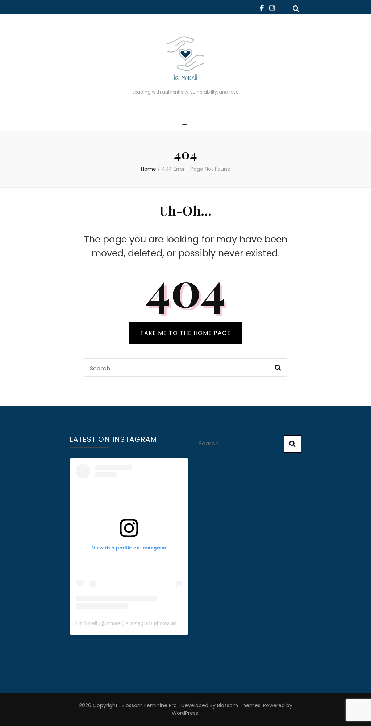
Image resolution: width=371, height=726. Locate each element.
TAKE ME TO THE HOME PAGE (185, 333)
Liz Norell (86, 623)
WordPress (185, 713)
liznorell (114, 623)
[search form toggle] (296, 9)
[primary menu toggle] (185, 123)
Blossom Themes (238, 705)
